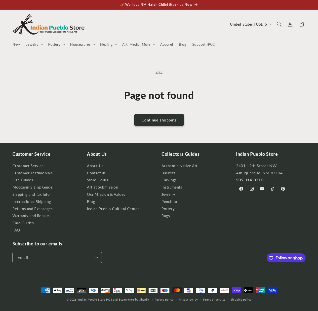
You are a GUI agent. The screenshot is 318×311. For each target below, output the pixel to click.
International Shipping (31, 201)
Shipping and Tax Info (31, 194)
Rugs (165, 215)
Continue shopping (159, 120)
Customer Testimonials (32, 172)
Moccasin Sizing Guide (32, 187)
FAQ (16, 230)
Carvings (169, 180)
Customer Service (28, 166)
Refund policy (164, 299)
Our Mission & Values (106, 194)
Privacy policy (188, 299)
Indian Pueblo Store (91, 299)
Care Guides (23, 223)
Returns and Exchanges (32, 208)
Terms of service (214, 299)
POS (109, 299)
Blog (91, 201)
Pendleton (170, 201)
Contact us (96, 172)
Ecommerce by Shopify (134, 299)
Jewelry (168, 194)
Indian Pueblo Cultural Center (113, 208)
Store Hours (97, 180)
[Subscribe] (96, 258)
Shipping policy (241, 299)
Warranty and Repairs (31, 215)
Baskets (168, 172)
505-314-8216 (249, 179)
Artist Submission (102, 187)
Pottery (168, 208)
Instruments (171, 187)
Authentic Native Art (179, 166)
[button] (34, 44)
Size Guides (22, 180)
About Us (95, 166)
